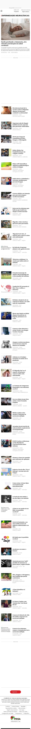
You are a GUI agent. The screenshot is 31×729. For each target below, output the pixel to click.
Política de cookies (23, 711)
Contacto (8, 706)
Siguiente (14, 692)
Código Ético (26, 713)
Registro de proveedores (12, 710)
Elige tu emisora (25, 11)
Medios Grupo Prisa (15, 721)
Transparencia (18, 713)
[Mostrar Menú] (1, 10)
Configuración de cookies (7, 713)
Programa (16, 11)
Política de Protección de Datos (10, 711)
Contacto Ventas (15, 706)
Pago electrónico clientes (11, 708)
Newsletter (23, 706)
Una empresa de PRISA (15, 718)
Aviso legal (21, 710)
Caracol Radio (7, 11)
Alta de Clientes (21, 708)
